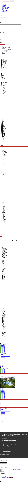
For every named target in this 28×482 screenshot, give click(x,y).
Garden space (2, 401)
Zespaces (3, 453)
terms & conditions (6, 30)
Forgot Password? (18, 20)
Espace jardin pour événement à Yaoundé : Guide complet (10, 446)
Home (2, 3)
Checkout (4, 44)
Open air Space (6, 401)
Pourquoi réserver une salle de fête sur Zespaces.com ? (10, 443)
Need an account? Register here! (12, 20)
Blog (2, 9)
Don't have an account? (3, 465)
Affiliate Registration (6, 51)
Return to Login (14, 36)
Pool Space (9, 401)
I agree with (5, 30)
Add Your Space (4, 4)
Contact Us (3, 12)
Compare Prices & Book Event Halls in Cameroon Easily (10, 444)
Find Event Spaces (4, 5)
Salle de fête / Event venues (5, 11)
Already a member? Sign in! (16, 469)
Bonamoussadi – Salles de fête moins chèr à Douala (9, 445)
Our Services (3, 6)
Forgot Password (9, 465)
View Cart (1, 44)
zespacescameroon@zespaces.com (6, 451)
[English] (1, 1)
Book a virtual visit (5, 8)
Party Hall (1, 354)
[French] (2, 1)
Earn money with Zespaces (5, 10)
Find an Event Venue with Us (6, 7)
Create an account (11, 477)
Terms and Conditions (4, 456)
